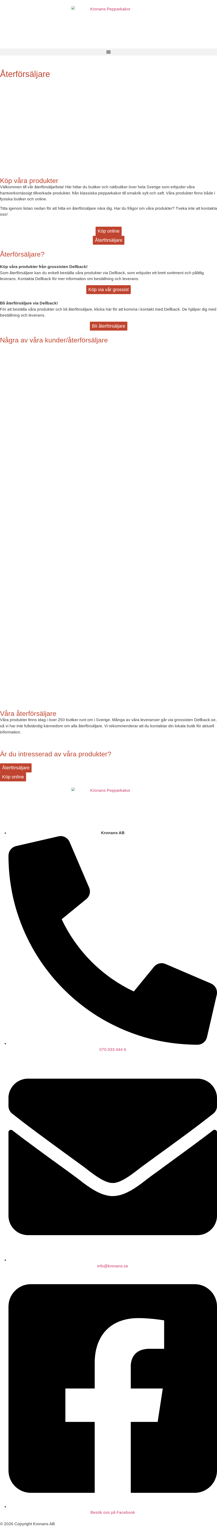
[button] (108, 52)
